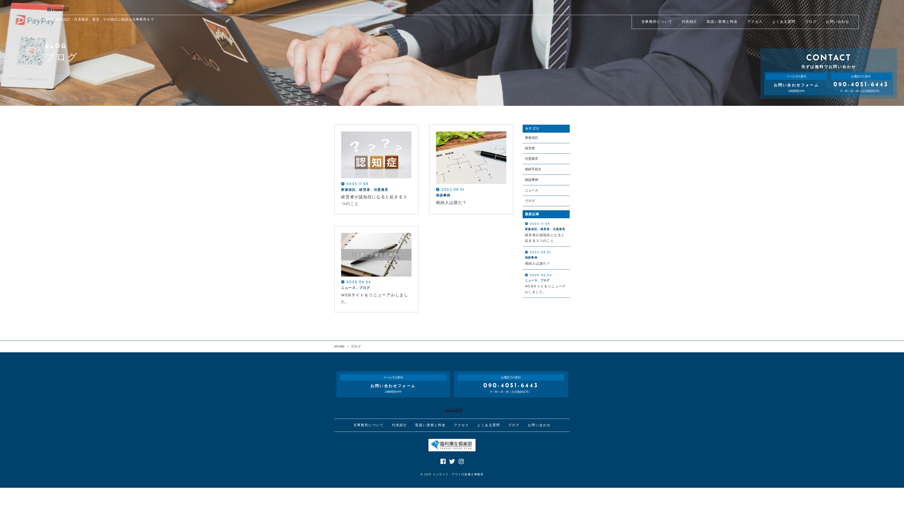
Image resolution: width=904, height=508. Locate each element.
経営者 (530, 148)
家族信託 (531, 137)
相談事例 (531, 180)
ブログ (530, 201)
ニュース (531, 190)
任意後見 (531, 158)
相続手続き (533, 169)
